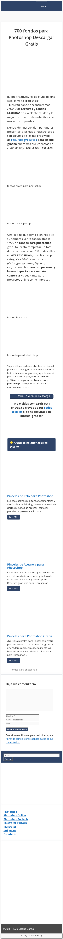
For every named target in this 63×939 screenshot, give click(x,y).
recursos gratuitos (24, 140)
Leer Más (13, 517)
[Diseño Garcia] (16, 9)
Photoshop (10, 811)
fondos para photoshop (24, 669)
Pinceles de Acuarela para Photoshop (25, 566)
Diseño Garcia (26, 928)
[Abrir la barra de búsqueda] (33, 5)
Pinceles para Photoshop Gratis (29, 636)
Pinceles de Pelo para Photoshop (30, 496)
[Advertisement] (31, 16)
